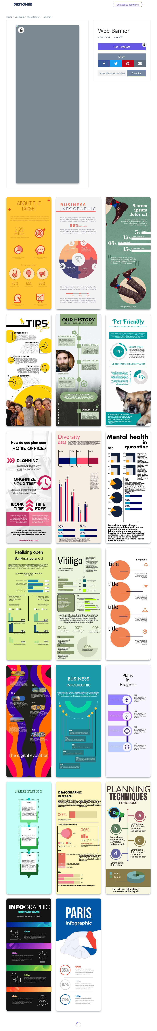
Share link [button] (136, 73)
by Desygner (104, 37)
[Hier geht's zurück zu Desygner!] (22, 6)
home (9, 16)
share (121, 57)
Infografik (47, 16)
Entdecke (19, 16)
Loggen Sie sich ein (97, 4)
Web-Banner (33, 16)
